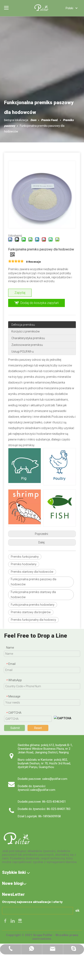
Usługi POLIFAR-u (22, 351)
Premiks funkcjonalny (25, 556)
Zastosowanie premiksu (27, 344)
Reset (38, 728)
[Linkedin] (13, 920)
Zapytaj (19, 293)
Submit (15, 728)
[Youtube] (20, 920)
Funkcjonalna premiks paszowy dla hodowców (33, 582)
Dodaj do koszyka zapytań (39, 303)
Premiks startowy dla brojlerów (31, 612)
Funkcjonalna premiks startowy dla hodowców (33, 594)
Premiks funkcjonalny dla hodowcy (33, 619)
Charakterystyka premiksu (28, 338)
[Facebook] (5, 920)
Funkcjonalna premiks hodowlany (32, 604)
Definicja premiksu (23, 324)
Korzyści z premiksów (25, 331)
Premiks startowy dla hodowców (32, 571)
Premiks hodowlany (23, 564)
